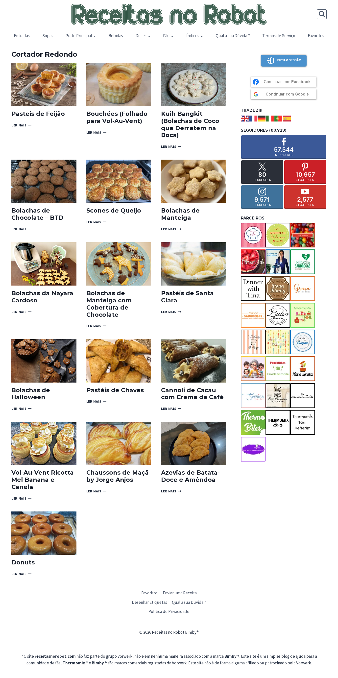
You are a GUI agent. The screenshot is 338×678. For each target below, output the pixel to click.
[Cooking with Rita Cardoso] (278, 261)
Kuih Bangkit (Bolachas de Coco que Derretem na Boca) (190, 124)
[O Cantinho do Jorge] (253, 342)
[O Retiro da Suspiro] (302, 342)
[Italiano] (270, 118)
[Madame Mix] (302, 315)
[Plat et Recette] (302, 368)
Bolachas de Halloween (30, 394)
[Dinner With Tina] (253, 288)
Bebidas (116, 35)
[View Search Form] (322, 14)
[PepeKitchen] (278, 368)
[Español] (287, 118)
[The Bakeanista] (302, 395)
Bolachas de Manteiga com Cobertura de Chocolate (109, 304)
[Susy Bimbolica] (278, 395)
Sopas (47, 35)
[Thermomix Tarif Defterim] (302, 422)
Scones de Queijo (113, 210)
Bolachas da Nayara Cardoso (42, 297)
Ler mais (21, 125)
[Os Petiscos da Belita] (253, 368)
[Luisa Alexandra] (278, 315)
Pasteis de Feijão (38, 113)
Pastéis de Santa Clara (187, 297)
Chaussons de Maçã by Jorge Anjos (117, 476)
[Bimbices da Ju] (302, 235)
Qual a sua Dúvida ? (233, 35)
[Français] (253, 118)
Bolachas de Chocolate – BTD (37, 214)
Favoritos (316, 35)
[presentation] (43, 84)
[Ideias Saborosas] (253, 315)
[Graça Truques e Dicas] (302, 288)
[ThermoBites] (253, 422)
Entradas (22, 35)
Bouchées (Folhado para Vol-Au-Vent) (116, 117)
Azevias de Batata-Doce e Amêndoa (190, 476)
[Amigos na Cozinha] (253, 235)
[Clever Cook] (253, 261)
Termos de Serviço (278, 35)
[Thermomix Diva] (278, 422)
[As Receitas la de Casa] (278, 235)
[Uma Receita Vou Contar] (253, 449)
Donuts (23, 562)
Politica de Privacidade (168, 611)
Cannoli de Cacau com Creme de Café (192, 394)
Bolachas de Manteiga (180, 214)
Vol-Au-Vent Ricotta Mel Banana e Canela (42, 479)
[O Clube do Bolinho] (278, 342)
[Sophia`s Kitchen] (253, 395)
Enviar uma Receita (180, 593)
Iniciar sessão (289, 60)
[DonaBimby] (278, 288)
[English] (245, 118)
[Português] (278, 118)
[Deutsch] (262, 118)
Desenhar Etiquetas (149, 602)
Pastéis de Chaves (115, 390)
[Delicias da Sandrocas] (302, 261)
